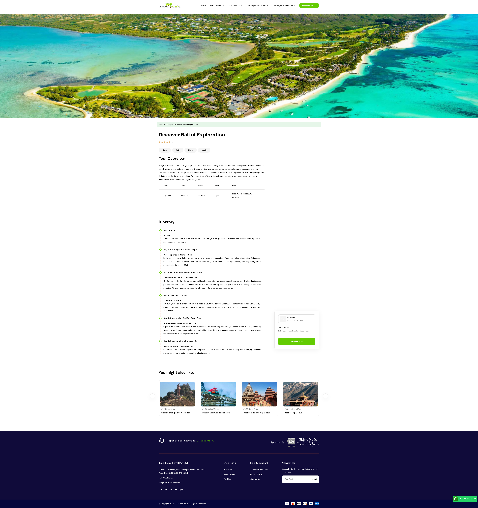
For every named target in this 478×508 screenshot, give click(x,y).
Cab (177, 150)
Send (314, 479)
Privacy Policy (256, 474)
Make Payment (230, 474)
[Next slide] (325, 395)
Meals (204, 150)
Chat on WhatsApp (467, 499)
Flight (190, 150)
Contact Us (255, 479)
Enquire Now (297, 341)
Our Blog (227, 479)
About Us (228, 469)
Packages (169, 124)
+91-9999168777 (309, 5)
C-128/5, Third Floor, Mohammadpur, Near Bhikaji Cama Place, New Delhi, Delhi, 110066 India (182, 471)
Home (203, 5)
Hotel (165, 150)
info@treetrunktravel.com (170, 482)
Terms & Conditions (259, 469)
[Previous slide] (152, 395)
